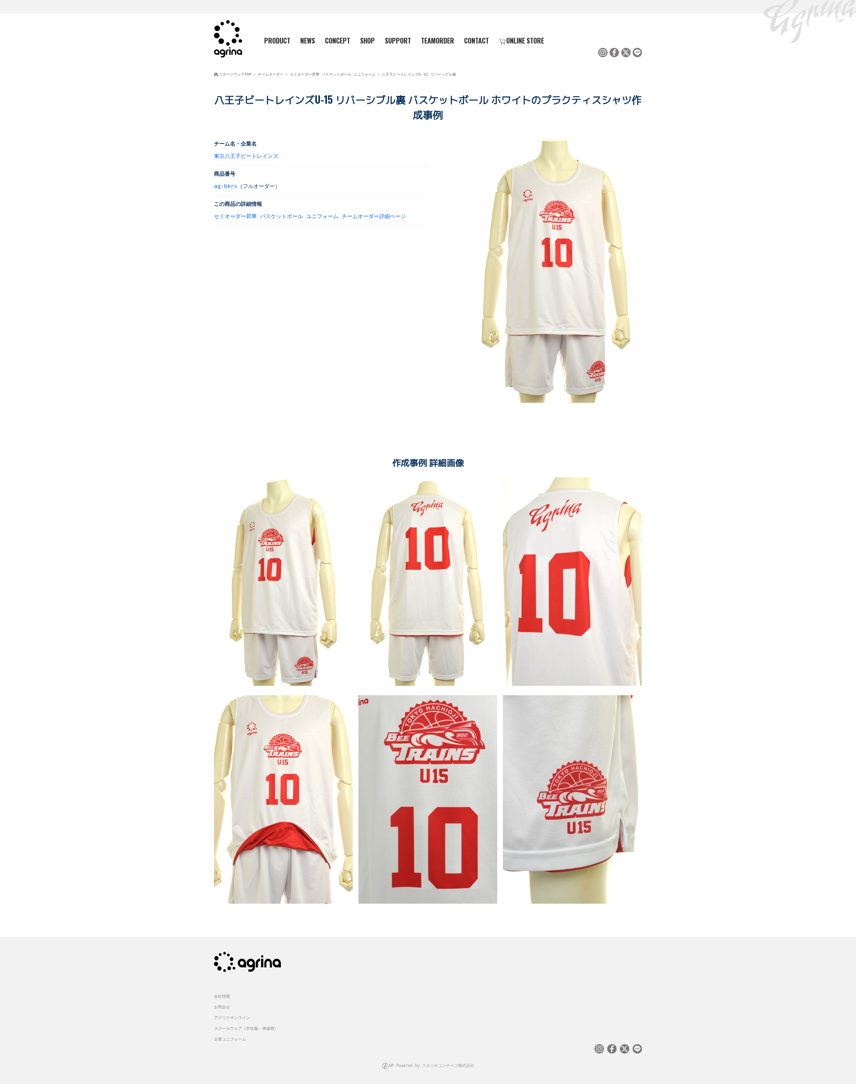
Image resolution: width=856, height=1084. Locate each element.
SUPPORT (398, 40)
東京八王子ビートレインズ (246, 156)
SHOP (367, 40)
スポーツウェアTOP (235, 74)
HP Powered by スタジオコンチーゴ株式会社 (431, 1065)
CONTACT (476, 40)
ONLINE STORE (525, 40)
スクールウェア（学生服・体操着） (246, 1028)
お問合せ (222, 1007)
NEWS (307, 40)
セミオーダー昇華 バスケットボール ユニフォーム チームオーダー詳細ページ (310, 216)
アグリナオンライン (232, 1017)
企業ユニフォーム (230, 1039)
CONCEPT (337, 40)
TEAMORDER (437, 40)
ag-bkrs (225, 186)
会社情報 (222, 996)
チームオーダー (271, 74)
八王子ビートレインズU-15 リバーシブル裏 (419, 74)
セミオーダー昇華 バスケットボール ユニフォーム (333, 74)
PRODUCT (277, 40)
